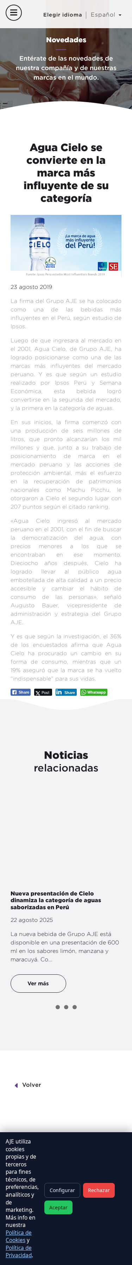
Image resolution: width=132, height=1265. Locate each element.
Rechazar (99, 1190)
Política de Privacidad (19, 1251)
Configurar (62, 1190)
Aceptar (58, 1207)
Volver (31, 1085)
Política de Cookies (19, 1236)
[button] (58, 1007)
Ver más (38, 983)
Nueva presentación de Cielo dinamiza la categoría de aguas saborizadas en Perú (56, 900)
